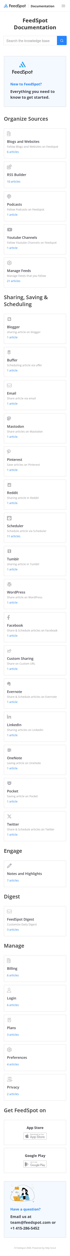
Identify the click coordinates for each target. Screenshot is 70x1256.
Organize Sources (26, 118)
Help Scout (50, 1247)
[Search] (62, 40)
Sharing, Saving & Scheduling (26, 301)
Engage (13, 850)
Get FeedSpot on (25, 1110)
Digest (12, 896)
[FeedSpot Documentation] (28, 6)
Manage (14, 945)
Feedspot (21, 1247)
